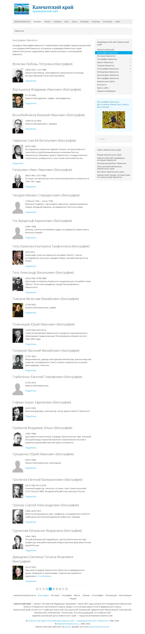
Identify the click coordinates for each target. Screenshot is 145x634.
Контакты (102, 84)
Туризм (74, 21)
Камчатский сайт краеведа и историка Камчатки (111, 159)
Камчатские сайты (106, 81)
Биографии (37, 21)
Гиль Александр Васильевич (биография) (43, 272)
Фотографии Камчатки (108, 78)
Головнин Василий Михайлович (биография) (46, 350)
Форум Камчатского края (109, 155)
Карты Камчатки (105, 62)
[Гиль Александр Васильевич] (18, 284)
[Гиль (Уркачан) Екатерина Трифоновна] (18, 258)
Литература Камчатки (107, 72)
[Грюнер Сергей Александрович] (18, 516)
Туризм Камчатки (105, 65)
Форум (117, 21)
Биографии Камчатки (107, 52)
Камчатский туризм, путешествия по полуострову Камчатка (113, 176)
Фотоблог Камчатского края (110, 172)
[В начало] (37, 589)
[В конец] (66, 589)
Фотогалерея (107, 21)
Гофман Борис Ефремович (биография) (42, 402)
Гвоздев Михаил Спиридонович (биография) (46, 195)
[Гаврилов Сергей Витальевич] (18, 152)
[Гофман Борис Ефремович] (18, 414)
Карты (66, 21)
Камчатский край (105, 49)
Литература (96, 21)
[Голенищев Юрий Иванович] (18, 336)
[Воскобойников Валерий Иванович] (18, 126)
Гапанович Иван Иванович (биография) (42, 169)
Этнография (84, 21)
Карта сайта (103, 88)
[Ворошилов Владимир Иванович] (18, 101)
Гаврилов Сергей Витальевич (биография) (44, 140)
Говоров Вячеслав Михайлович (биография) (46, 298)
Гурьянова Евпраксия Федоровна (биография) (47, 530)
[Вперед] (63, 589)
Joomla (68, 626)
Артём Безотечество (99, 626)
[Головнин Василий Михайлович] (18, 362)
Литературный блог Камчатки (111, 163)
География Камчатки (107, 59)
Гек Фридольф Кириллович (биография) (42, 220)
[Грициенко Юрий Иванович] (18, 465)
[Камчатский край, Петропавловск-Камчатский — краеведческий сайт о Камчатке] (44, 9)
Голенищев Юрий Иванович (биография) (44, 324)
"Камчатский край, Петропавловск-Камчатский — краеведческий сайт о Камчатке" (68, 620)
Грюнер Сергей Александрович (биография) (46, 505)
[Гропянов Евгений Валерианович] (18, 491)
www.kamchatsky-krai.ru (22, 21)
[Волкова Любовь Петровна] (18, 75)
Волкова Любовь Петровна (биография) (42, 64)
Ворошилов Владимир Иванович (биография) (47, 89)
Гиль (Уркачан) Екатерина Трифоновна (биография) (51, 246)
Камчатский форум (106, 91)
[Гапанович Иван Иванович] (18, 181)
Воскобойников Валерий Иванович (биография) (49, 115)
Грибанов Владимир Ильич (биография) (42, 428)
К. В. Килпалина (43, 576)
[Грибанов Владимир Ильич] (18, 439)
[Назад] (40, 589)
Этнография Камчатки (108, 68)
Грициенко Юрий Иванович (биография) (43, 454)
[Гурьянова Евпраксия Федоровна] (18, 542)
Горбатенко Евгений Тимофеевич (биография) (47, 377)
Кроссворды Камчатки (108, 75)
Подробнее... (31, 81)
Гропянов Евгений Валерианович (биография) (47, 479)
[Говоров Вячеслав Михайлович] (18, 310)
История (47, 21)
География (57, 21)
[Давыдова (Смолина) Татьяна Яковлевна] (18, 573)
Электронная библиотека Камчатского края (109, 167)
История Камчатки (106, 56)
